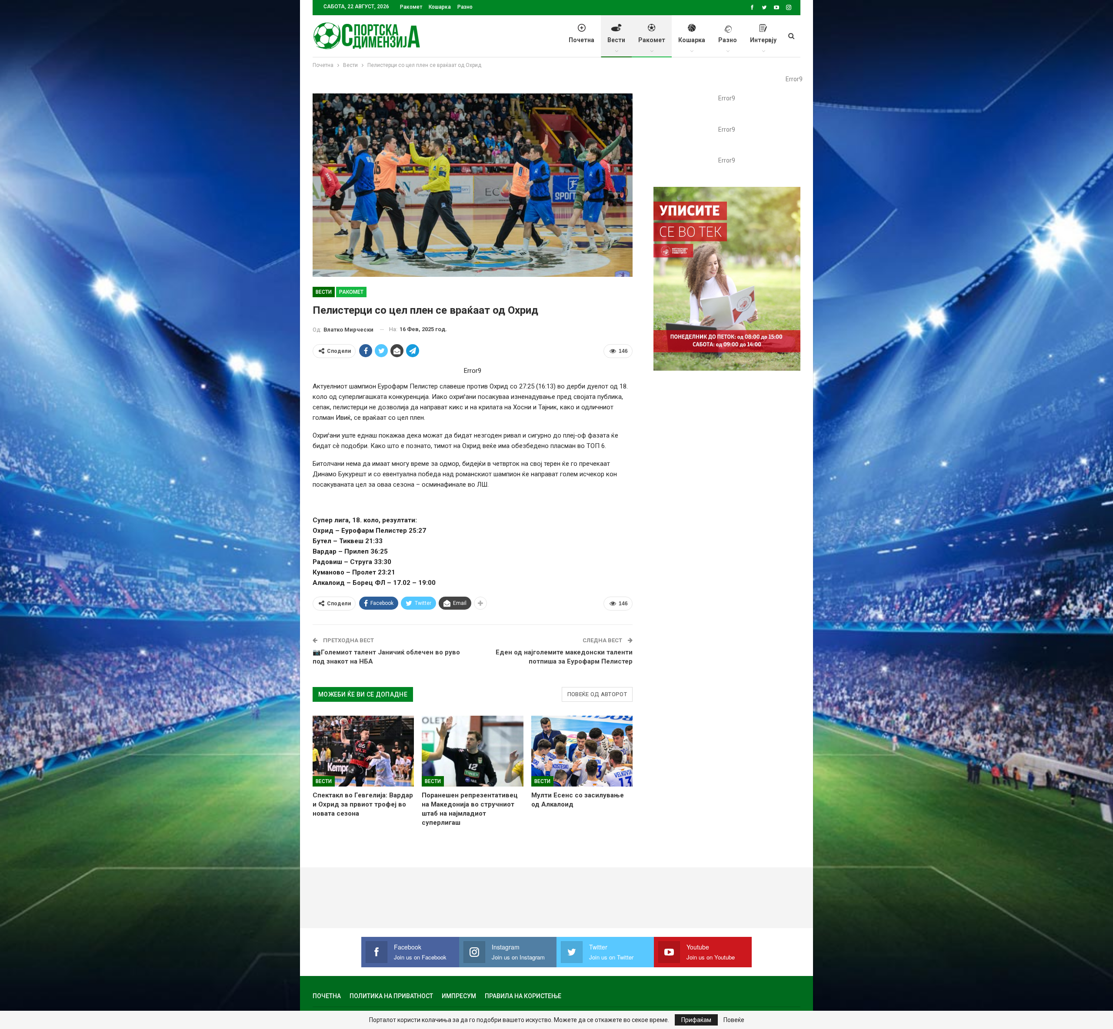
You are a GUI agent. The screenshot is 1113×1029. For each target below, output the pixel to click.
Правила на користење (523, 995)
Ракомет (411, 7)
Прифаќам (696, 1019)
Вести (616, 40)
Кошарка (440, 7)
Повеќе (733, 1020)
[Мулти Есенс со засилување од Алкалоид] (582, 751)
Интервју (763, 40)
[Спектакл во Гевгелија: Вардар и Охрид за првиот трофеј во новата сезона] (363, 751)
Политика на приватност (391, 995)
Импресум (459, 995)
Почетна (581, 40)
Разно (465, 7)
